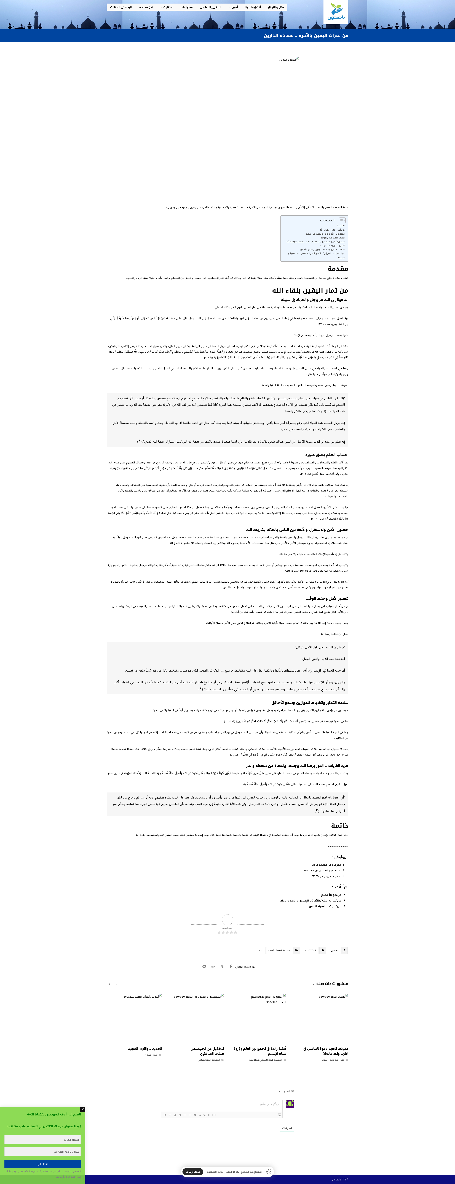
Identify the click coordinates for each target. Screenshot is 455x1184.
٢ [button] (201, 688)
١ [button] (139, 440)
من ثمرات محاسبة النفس (325, 906)
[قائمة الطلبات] (184, 1115)
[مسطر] (174, 1115)
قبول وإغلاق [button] (193, 1172)
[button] (230, 966)
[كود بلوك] (199, 1115)
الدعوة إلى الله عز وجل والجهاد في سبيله (325, 234)
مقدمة (341, 225)
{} (209, 1115)
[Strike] (179, 1115)
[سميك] (164, 1115)
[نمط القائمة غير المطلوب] (189, 1115)
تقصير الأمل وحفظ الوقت (332, 245)
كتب (261, 950)
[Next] (109, 984)
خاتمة (341, 257)
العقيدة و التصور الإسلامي (271, 1060)
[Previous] (116, 984)
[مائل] (169, 1115)
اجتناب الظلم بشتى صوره (333, 238)
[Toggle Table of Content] (340, 220)
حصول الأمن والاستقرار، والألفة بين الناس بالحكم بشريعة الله (316, 241)
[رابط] (204, 1115)
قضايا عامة (254, 1060)
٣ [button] (317, 810)
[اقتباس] (194, 1115)
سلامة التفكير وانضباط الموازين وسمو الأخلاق (322, 249)
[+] (214, 1115)
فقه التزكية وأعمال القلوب (279, 950)
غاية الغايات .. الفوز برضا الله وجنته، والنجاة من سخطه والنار (316, 253)
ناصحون (334, 950)
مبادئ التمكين (151, 1055)
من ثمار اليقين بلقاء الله (332, 230)
